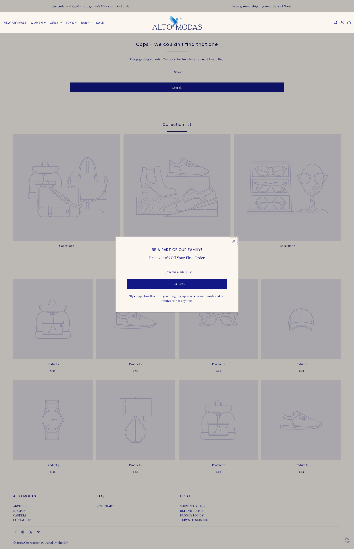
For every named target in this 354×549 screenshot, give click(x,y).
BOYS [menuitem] (70, 22)
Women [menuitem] (37, 22)
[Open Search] (335, 22)
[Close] (233, 241)
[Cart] (349, 22)
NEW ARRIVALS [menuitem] (15, 22)
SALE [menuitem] (100, 22)
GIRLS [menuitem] (54, 22)
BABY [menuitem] (85, 22)
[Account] (342, 22)
